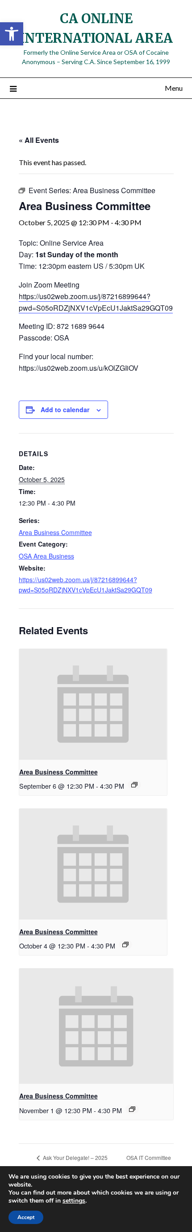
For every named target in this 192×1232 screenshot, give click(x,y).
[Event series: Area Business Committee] (134, 784)
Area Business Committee (55, 532)
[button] (11, 33)
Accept (25, 1217)
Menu (174, 88)
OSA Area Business (46, 555)
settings (74, 1201)
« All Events (39, 140)
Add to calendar (65, 409)
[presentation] (93, 704)
